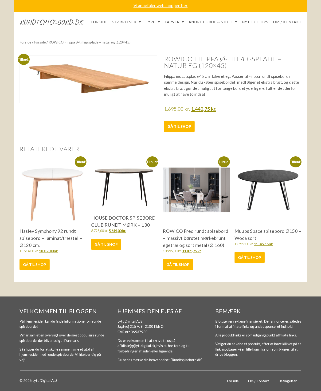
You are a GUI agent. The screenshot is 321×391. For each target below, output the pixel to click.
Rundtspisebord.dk (51, 21)
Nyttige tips (255, 22)
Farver (172, 22)
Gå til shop (179, 126)
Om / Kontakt (287, 22)
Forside (99, 22)
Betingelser (287, 381)
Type (151, 22)
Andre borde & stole (211, 22)
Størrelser (124, 22)
